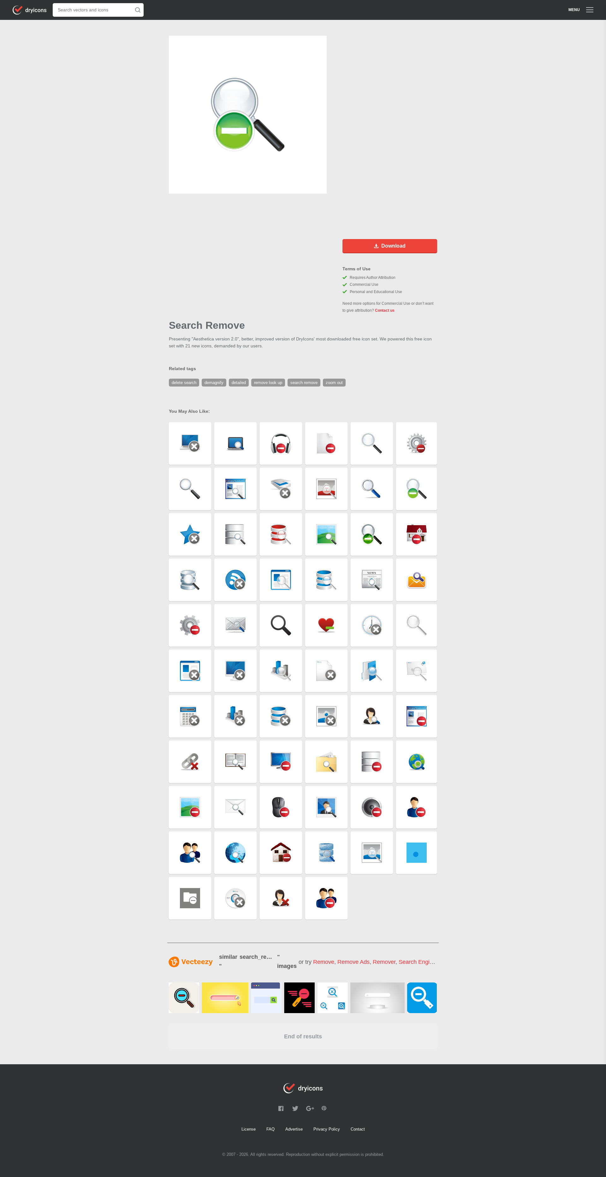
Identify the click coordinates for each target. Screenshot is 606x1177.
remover (384, 962)
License (248, 1129)
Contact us (385, 310)
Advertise (294, 1129)
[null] (184, 997)
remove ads (353, 962)
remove (323, 962)
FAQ (270, 1129)
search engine (417, 962)
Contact (358, 1129)
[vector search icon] (422, 997)
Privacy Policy (326, 1129)
